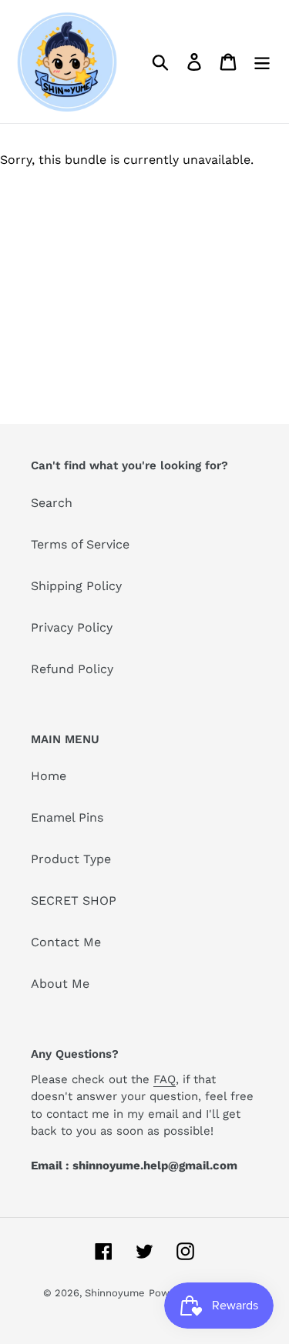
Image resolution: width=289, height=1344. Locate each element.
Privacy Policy (72, 627)
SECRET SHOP (73, 900)
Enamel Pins (67, 817)
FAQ (164, 1079)
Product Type (71, 859)
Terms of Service (80, 544)
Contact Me (66, 942)
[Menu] (262, 62)
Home (48, 776)
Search (51, 502)
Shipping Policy (76, 586)
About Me (60, 983)
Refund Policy (72, 669)
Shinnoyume (115, 1293)
